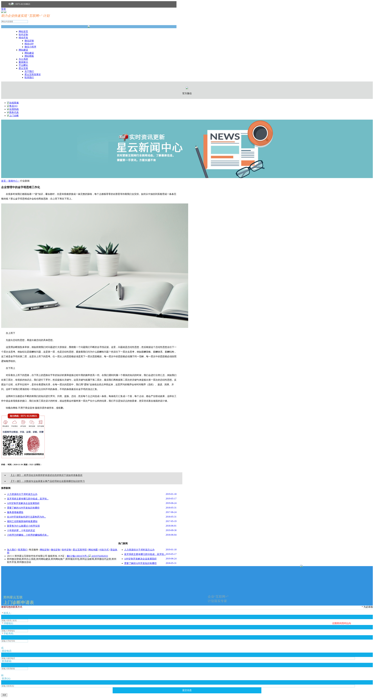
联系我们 (29, 77)
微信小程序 (30, 47)
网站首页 (23, 31)
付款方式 (104, 549)
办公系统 (23, 59)
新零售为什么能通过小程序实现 (23, 526)
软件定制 (23, 34)
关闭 (4, 695)
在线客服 (14, 103)
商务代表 (14, 112)
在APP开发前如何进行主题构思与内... (26, 517)
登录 (3, 9)
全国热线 (14, 109)
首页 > (4, 181)
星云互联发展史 (33, 74)
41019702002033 (99, 556)
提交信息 (187, 690)
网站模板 (29, 56)
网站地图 (93, 549)
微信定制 (29, 40)
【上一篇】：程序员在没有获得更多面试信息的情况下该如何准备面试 (46, 475)
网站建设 (23, 50)
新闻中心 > (14, 181)
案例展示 (23, 62)
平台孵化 (23, 65)
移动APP (29, 44)
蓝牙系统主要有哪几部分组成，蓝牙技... (28, 498)
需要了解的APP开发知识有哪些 (23, 508)
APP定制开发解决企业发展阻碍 (23, 503)
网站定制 (44, 549)
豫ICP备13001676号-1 (78, 556)
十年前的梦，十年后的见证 (21, 530)
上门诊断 (14, 115)
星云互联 (23, 68)
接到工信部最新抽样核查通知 (22, 521)
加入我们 (11, 549)
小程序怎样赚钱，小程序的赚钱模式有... (28, 535)
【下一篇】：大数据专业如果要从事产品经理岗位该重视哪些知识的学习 (47, 481)
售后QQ (13, 106)
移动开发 (23, 37)
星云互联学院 (80, 549)
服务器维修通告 (15, 512)
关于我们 (29, 71)
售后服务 (33, 549)
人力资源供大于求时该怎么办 (22, 494)
